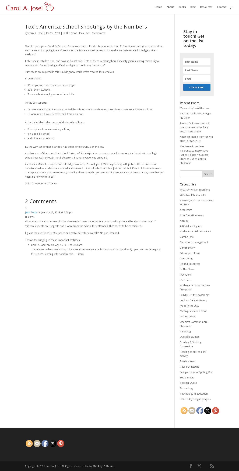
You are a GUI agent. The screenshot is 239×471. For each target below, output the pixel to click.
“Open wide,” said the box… (195, 108)
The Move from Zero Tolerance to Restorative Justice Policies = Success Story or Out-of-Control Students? (194, 155)
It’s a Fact (84, 33)
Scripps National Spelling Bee (196, 372)
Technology (186, 388)
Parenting (185, 331)
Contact (221, 7)
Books (182, 7)
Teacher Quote (188, 382)
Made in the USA (189, 305)
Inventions (186, 274)
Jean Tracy (31, 212)
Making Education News (193, 311)
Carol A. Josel (35, 33)
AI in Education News (192, 215)
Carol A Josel (187, 236)
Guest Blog (186, 258)
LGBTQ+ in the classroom (194, 295)
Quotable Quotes (189, 336)
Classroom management (194, 242)
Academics (186, 210)
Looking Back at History (193, 300)
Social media (187, 377)
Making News (187, 316)
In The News (70, 33)
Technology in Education (194, 393)
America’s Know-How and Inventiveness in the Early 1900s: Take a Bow (194, 127)
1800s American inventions (195, 189)
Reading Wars (187, 361)
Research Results (189, 366)
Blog (193, 7)
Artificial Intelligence (191, 226)
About (170, 7)
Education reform (190, 253)
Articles (184, 220)
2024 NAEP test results (193, 195)
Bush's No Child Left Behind (196, 231)
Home (158, 7)
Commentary (187, 247)
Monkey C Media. (103, 466)
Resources (206, 7)
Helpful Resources (190, 263)
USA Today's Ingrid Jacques (195, 399)
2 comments (99, 33)
